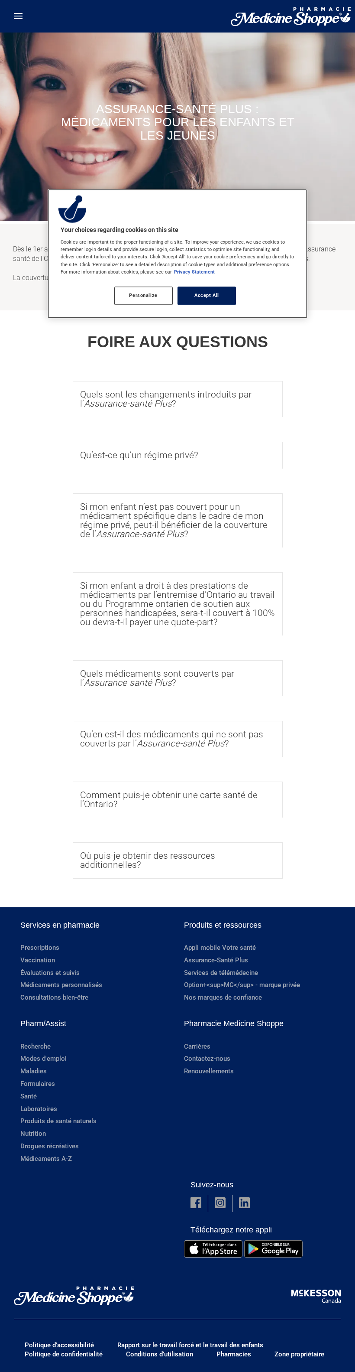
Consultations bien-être (54, 997)
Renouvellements (209, 1071)
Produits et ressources (222, 925)
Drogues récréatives (49, 1146)
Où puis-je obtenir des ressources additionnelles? (147, 860)
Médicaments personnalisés (61, 985)
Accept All (206, 295)
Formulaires (37, 1084)
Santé (28, 1096)
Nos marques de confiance (223, 997)
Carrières (197, 1046)
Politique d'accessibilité (59, 1345)
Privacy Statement (194, 272)
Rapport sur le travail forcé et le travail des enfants (190, 1345)
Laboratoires (38, 1109)
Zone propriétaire (299, 1354)
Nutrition (33, 1133)
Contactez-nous (207, 1058)
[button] (196, 1203)
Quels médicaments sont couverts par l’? (157, 678)
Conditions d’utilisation (159, 1354)
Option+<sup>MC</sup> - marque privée (242, 985)
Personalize (143, 295)
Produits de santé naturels (58, 1121)
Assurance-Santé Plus (216, 960)
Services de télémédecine (221, 973)
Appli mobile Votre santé (220, 948)
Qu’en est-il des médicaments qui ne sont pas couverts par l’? (171, 739)
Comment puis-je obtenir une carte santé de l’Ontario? (169, 799)
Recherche (35, 1046)
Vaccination (37, 960)
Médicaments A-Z (46, 1159)
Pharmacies (233, 1354)
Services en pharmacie (60, 925)
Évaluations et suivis (50, 973)
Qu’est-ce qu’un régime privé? (139, 455)
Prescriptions (39, 948)
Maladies (33, 1071)
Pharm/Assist (43, 1023)
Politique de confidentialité (64, 1354)
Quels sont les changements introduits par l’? (166, 399)
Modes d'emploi (43, 1058)
